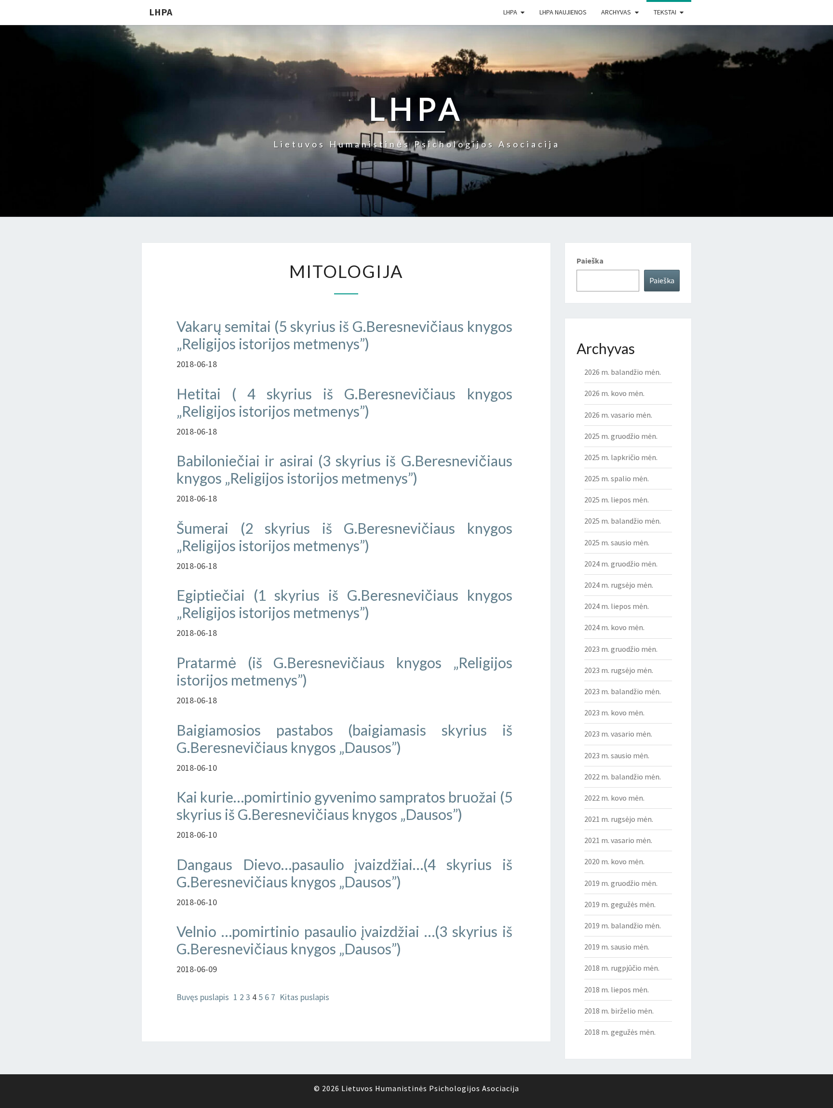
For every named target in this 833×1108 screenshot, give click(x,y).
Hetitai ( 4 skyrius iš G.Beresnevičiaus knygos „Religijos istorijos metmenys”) (344, 402)
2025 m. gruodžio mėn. (621, 436)
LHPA (160, 12)
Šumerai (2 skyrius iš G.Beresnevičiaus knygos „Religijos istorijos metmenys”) (344, 536)
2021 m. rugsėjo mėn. (618, 819)
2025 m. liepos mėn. (616, 499)
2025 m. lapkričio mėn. (621, 457)
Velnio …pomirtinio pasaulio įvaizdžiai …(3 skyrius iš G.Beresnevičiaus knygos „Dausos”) (344, 940)
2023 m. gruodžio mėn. (621, 649)
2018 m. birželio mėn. (619, 1011)
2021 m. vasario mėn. (618, 840)
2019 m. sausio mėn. (616, 946)
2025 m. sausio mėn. (616, 542)
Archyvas (616, 12)
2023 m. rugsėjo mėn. (618, 670)
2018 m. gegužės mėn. (620, 1032)
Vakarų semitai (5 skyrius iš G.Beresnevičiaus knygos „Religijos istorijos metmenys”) (344, 334)
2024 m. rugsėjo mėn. (618, 585)
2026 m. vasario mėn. (618, 415)
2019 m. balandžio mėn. (622, 925)
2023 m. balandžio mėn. (622, 691)
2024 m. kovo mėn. (614, 627)
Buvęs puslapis (202, 996)
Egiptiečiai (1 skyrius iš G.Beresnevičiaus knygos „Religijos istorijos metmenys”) (344, 603)
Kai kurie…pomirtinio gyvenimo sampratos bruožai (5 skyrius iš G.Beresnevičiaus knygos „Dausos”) (344, 805)
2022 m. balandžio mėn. (622, 776)
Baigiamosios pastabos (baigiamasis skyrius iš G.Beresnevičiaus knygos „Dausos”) (344, 738)
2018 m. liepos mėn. (616, 989)
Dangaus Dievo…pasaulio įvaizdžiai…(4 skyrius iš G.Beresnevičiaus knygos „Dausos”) (344, 873)
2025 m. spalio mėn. (616, 478)
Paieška (590, 260)
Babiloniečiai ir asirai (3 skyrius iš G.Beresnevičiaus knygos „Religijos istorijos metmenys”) (344, 469)
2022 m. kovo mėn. (614, 798)
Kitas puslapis (304, 996)
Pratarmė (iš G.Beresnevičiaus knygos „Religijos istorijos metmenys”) (344, 671)
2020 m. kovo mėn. (614, 861)
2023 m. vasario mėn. (618, 734)
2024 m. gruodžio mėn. (621, 563)
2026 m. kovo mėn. (614, 393)
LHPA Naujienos (563, 12)
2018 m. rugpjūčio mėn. (621, 968)
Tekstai (665, 12)
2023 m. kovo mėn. (614, 712)
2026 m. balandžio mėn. (622, 372)
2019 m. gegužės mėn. (620, 904)
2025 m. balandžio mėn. (622, 521)
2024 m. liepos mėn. (616, 606)
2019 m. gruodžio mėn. (621, 883)
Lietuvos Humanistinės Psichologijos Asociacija (430, 1088)
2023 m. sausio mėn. (616, 755)
